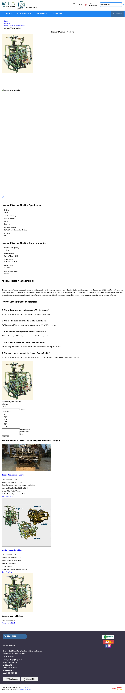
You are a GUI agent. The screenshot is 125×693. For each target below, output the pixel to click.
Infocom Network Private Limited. (24, 689)
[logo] (13, 9)
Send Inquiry (118, 14)
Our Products (42, 14)
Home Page (8, 14)
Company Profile (24, 14)
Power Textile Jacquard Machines (14, 26)
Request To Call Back (8, 623)
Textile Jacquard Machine (12, 550)
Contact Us (57, 14)
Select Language (78, 4)
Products (7, 23)
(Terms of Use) (25, 687)
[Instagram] (109, 647)
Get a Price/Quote (7, 496)
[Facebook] (106, 647)
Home (6, 21)
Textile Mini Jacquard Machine (13, 475)
